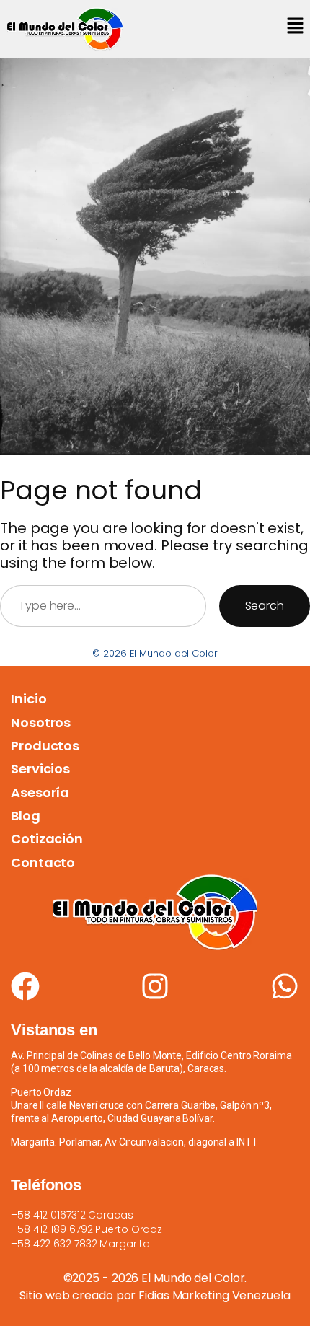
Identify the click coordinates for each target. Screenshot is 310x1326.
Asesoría (40, 792)
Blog (25, 816)
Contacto (43, 862)
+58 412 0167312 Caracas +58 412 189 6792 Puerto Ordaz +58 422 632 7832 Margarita (86, 1229)
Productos (45, 746)
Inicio (28, 699)
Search (264, 605)
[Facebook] (25, 986)
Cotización (47, 839)
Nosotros (41, 723)
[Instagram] (155, 986)
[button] (295, 27)
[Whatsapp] (284, 986)
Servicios (40, 769)
